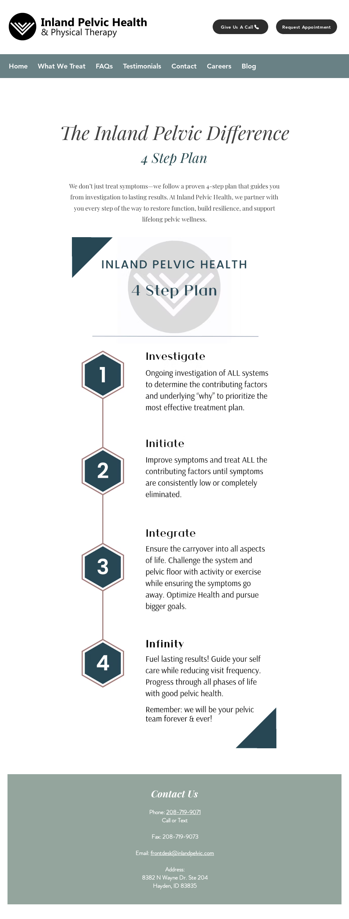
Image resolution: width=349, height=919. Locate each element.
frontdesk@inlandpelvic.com (182, 853)
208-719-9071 (183, 812)
